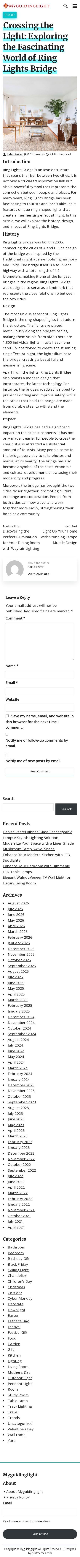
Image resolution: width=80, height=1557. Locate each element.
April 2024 (16, 1062)
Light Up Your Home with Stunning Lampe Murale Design (59, 537)
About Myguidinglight (24, 1491)
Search (8, 798)
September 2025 (22, 965)
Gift (11, 1349)
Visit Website (38, 574)
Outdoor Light (20, 1377)
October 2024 (19, 1028)
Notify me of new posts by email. (33, 760)
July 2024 (15, 1045)
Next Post (71, 526)
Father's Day (18, 1321)
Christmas (16, 1287)
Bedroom (16, 1253)
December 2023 (21, 1085)
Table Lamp (18, 1400)
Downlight (16, 1309)
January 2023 (19, 1147)
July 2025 (15, 977)
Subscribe (40, 1534)
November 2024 (21, 1022)
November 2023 (21, 1090)
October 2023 (19, 1096)
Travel (13, 1412)
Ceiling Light (18, 1270)
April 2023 (16, 1130)
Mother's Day (19, 1372)
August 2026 (18, 903)
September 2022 (22, 1170)
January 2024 (19, 1079)
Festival (14, 1326)
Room (13, 1389)
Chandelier (17, 1275)
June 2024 (16, 1051)
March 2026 (18, 931)
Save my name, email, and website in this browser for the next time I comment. (40, 722)
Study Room (18, 1395)
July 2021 (15, 1221)
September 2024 (22, 1033)
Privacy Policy (17, 1497)
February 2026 (20, 937)
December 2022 (21, 1153)
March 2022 (18, 1193)
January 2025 (19, 1011)
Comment (15, 618)
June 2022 (16, 1181)
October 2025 (19, 960)
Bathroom (16, 1247)
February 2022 (20, 1198)
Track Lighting (20, 1406)
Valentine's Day (21, 1429)
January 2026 (19, 943)
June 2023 (16, 1119)
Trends (14, 1417)
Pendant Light (20, 1383)
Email (12, 682)
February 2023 (20, 1141)
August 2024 (18, 1039)
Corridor (15, 1292)
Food (10, 14)
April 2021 (16, 1227)
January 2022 (19, 1204)
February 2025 (20, 1005)
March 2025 (18, 999)
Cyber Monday (20, 1298)
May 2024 (16, 1056)
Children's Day (20, 1281)
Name (12, 665)
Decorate (15, 1304)
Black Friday (18, 1264)
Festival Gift (18, 1332)
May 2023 (16, 1124)
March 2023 (18, 1136)
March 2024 (18, 1068)
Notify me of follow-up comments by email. (37, 743)
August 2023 (18, 1107)
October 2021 (19, 1215)
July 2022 (15, 1175)
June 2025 (16, 982)
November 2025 (21, 954)
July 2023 (15, 1113)
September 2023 (22, 1102)
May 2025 (16, 988)
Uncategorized (20, 1423)
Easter (13, 1315)
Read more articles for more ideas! (26, 1521)
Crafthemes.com (42, 1553)
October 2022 (19, 1164)
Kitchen (14, 1355)
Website (12, 699)
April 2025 (16, 994)
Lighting (15, 1360)
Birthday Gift (19, 1258)
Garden (14, 1343)
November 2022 (21, 1158)
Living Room (18, 1366)
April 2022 (16, 1187)
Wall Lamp (16, 1434)
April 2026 (16, 926)
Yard (12, 1440)
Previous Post (11, 526)
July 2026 (15, 908)
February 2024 (20, 1073)
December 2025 (21, 948)
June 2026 (16, 914)
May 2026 (16, 920)
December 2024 (21, 1016)
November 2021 (21, 1210)
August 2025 (18, 971)
